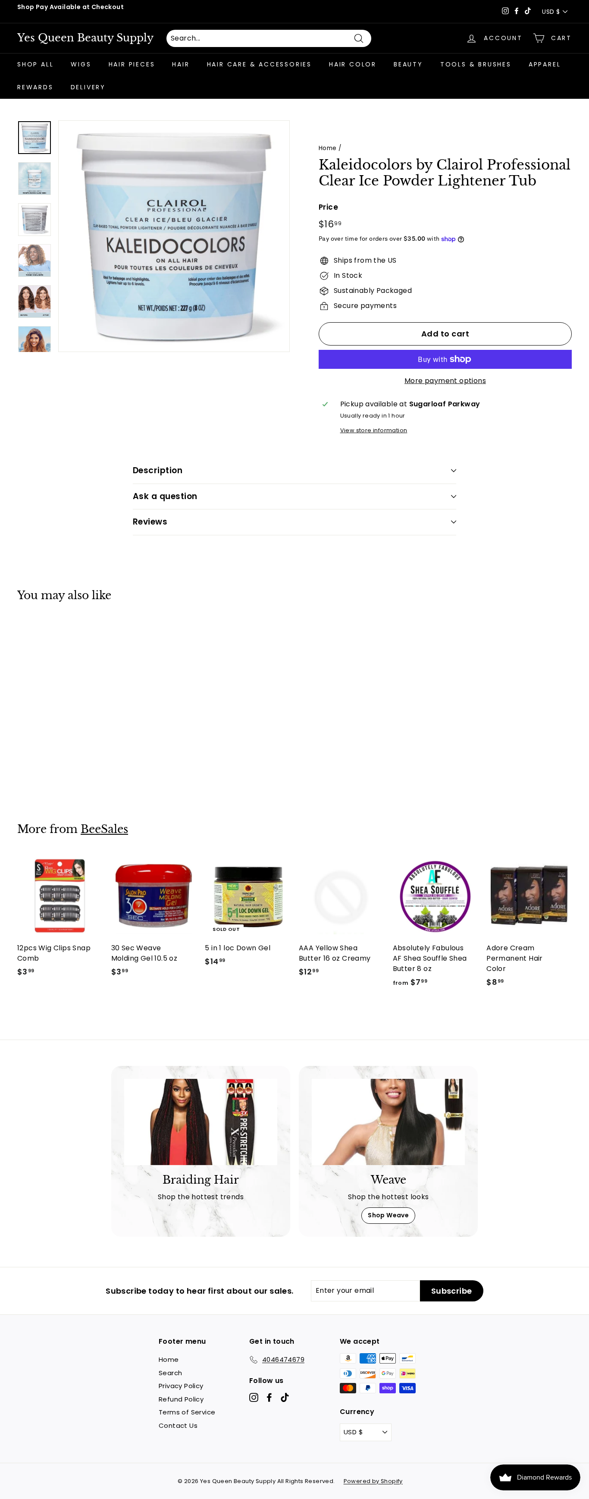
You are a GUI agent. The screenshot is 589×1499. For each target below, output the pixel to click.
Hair (180, 64)
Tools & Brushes (475, 64)
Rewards (35, 87)
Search (170, 1372)
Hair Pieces (132, 64)
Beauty (408, 64)
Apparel (545, 64)
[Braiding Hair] (200, 1122)
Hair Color (352, 64)
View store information (373, 430)
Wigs (81, 64)
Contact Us (178, 1425)
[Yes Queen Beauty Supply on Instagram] (253, 1397)
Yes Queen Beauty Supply (85, 38)
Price (328, 207)
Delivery (88, 87)
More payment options (445, 381)
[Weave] (388, 1122)
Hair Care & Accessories (259, 64)
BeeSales (104, 829)
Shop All (35, 64)
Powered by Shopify (373, 1481)
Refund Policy (181, 1399)
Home (328, 148)
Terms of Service (187, 1412)
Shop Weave (388, 1215)
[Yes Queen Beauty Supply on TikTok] (284, 1397)
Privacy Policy (181, 1385)
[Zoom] (174, 236)
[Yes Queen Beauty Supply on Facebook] (269, 1397)
